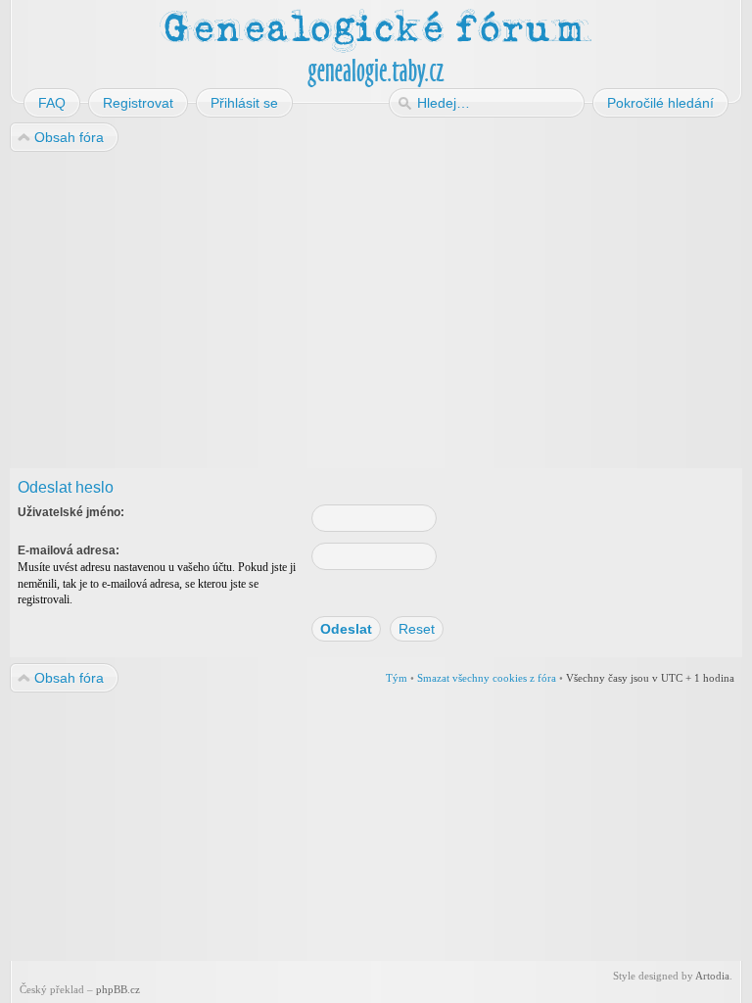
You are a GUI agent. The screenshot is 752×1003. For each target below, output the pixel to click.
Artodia (712, 975)
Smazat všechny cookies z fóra (486, 678)
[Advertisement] (376, 311)
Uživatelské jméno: (71, 512)
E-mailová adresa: (68, 550)
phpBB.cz (118, 989)
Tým (396, 678)
